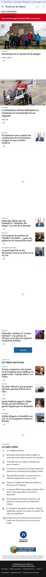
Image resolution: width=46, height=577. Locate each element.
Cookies (38, 569)
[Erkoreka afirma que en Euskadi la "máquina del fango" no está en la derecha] (39, 222)
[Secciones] (2, 6)
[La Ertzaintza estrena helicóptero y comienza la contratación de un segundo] (23, 92)
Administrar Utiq (16, 572)
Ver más (23, 350)
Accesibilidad (5, 572)
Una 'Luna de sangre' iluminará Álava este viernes (21, 18)
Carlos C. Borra (7, 58)
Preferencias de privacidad (31, 572)
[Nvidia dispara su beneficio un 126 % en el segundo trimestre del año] (39, 417)
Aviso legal (4, 569)
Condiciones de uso (28, 569)
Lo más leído (10, 446)
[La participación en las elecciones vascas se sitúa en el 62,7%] (39, 251)
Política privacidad (15, 569)
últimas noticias (13, 362)
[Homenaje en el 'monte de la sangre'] (23, 36)
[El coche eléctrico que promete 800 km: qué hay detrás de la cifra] (39, 387)
